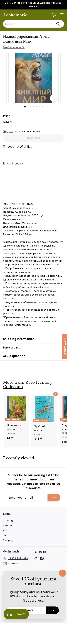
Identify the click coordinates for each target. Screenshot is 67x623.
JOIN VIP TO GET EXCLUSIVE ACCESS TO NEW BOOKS (33, 4)
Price (7, 116)
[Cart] (54, 15)
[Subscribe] (52, 610)
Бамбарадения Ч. (13, 47)
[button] (17, 146)
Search (7, 525)
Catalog (8, 520)
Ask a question (14, 356)
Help (6, 535)
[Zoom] (53, 98)
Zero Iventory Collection (27, 384)
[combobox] (33, 24)
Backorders (11, 347)
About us (8, 530)
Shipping (8, 131)
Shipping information (19, 339)
